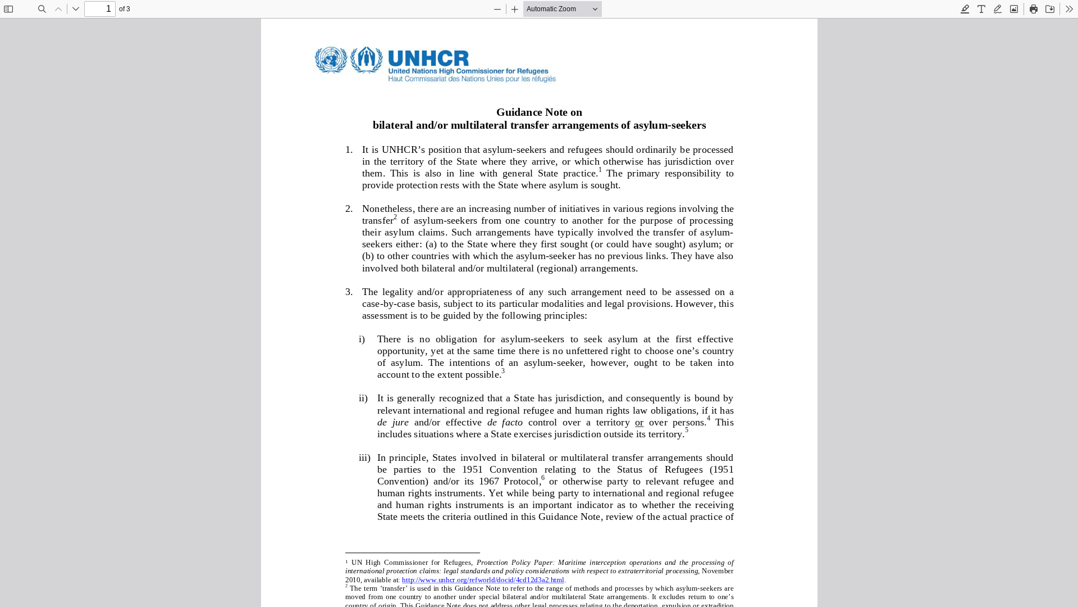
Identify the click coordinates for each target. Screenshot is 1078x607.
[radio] (965, 9)
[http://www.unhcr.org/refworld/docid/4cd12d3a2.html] (483, 579)
